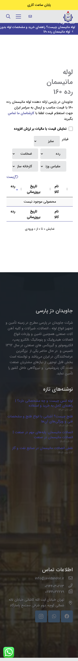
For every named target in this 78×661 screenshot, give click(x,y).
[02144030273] (68, 586)
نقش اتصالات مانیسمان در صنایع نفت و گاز (42, 448)
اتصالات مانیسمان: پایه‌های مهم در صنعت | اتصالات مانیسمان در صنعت (43, 435)
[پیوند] (68, 16)
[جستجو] (8, 16)
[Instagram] (41, 616)
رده (13, 186)
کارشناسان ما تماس (21, 113)
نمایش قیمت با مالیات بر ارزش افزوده (41, 128)
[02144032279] (68, 592)
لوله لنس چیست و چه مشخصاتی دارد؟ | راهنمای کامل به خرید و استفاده (44, 403)
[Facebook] (67, 616)
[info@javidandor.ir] (68, 578)
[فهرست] (18, 16)
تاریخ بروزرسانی (33, 189)
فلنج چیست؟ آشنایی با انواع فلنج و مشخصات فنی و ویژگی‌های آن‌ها (40, 419)
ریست (10, 177)
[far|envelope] (30, 16)
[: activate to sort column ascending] (69, 189)
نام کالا (56, 189)
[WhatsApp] (54, 616)
